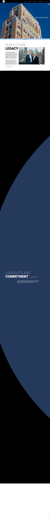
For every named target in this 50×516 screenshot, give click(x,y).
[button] (49, 4)
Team (30, 1)
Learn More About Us (9, 66)
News (46, 1)
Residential (41, 1)
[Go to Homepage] (4, 1)
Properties (35, 1)
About (25, 1)
